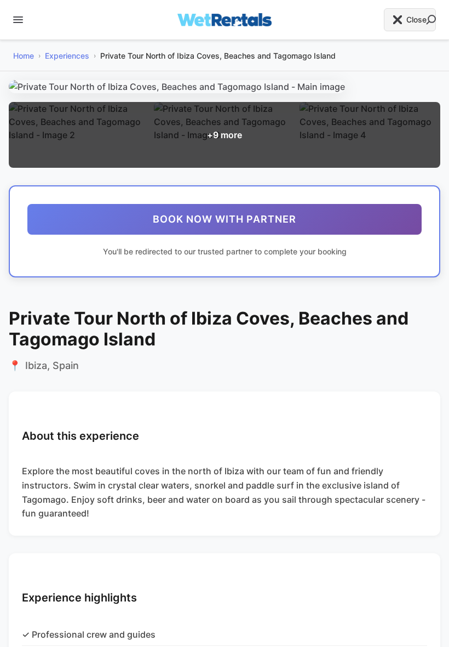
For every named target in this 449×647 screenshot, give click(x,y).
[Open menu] (18, 19)
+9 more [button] (224, 134)
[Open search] (431, 19)
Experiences (67, 55)
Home (23, 55)
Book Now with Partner (224, 219)
